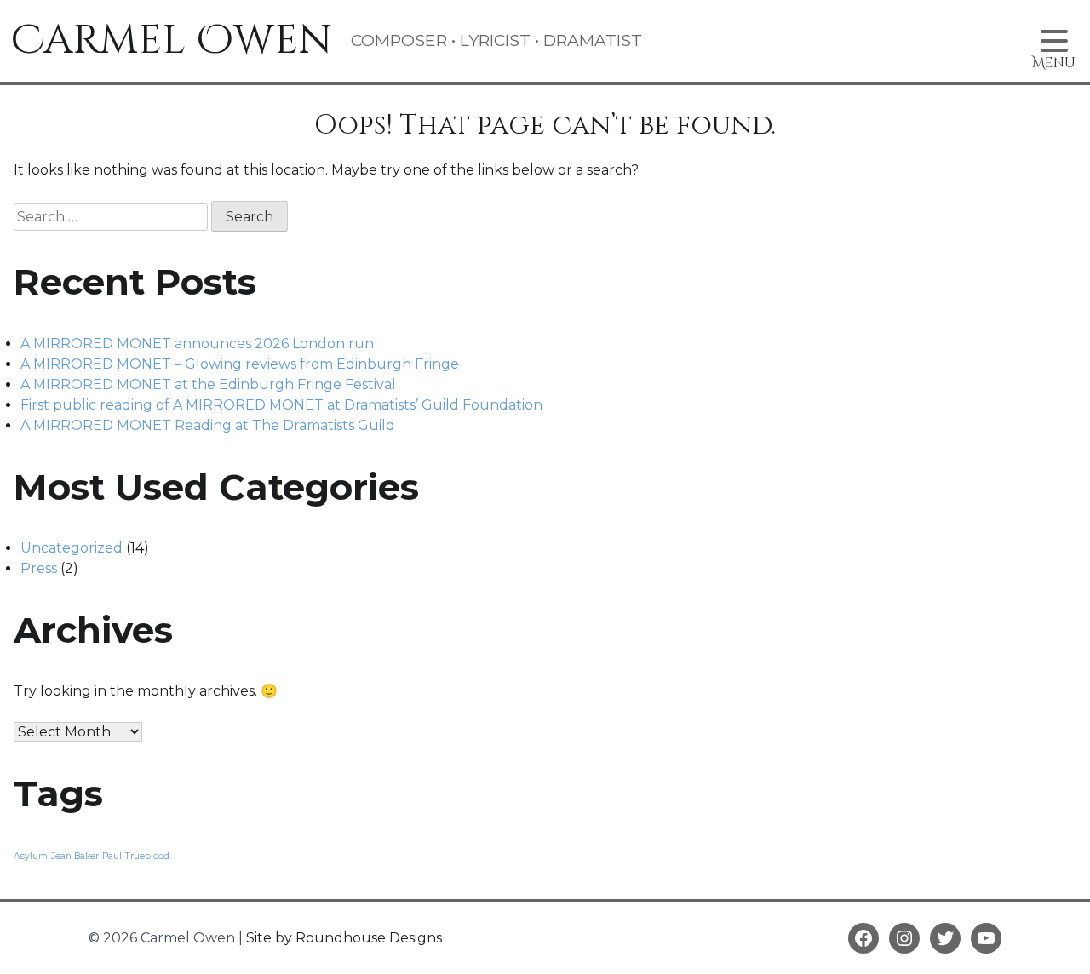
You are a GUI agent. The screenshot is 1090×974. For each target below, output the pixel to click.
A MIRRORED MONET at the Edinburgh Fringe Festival (208, 384)
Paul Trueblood (135, 856)
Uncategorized (71, 548)
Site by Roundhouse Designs (344, 938)
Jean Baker (75, 856)
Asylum (31, 856)
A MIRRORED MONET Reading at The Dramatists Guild (207, 425)
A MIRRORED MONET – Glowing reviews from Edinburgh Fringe (239, 364)
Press (38, 568)
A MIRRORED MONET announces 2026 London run (197, 343)
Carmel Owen (171, 40)
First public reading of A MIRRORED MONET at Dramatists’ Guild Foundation (281, 405)
